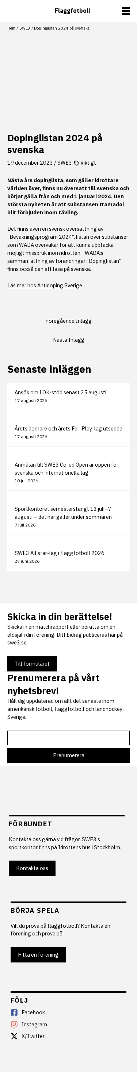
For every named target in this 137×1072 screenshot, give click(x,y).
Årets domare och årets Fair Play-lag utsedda (68, 428)
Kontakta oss (32, 868)
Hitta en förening (38, 954)
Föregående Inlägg (68, 320)
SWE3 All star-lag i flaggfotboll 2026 (59, 553)
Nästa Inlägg (68, 339)
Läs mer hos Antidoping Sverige (44, 285)
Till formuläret (32, 663)
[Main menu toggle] (126, 11)
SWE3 (64, 162)
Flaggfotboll (72, 10)
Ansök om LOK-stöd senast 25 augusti (60, 392)
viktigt (88, 162)
